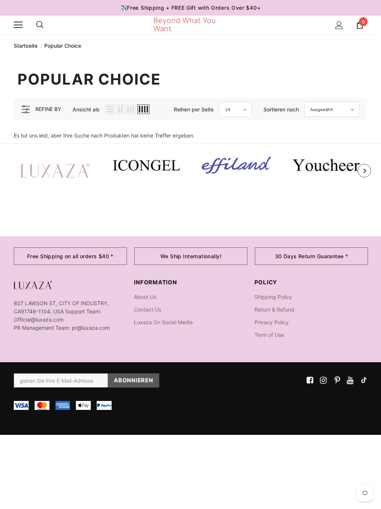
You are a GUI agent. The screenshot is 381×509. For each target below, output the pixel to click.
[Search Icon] (40, 25)
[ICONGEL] (145, 164)
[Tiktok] (362, 380)
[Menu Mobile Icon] (18, 24)
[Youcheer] (326, 164)
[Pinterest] (335, 380)
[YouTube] (348, 380)
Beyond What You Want (184, 24)
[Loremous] (236, 165)
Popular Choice (62, 45)
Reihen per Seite (194, 109)
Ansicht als (86, 109)
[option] (55, 170)
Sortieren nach (281, 109)
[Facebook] (308, 380)
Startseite (26, 45)
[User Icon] (339, 25)
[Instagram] (322, 380)
